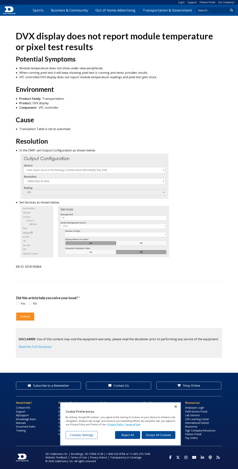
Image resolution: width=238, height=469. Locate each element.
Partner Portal (207, 2)
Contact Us (121, 386)
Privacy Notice (98, 457)
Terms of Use (78, 457)
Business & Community (69, 10)
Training (21, 430)
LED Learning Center (197, 419)
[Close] (176, 406)
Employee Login (194, 407)
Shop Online (191, 386)
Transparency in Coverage (125, 457)
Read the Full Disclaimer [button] (35, 347)
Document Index (25, 426)
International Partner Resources (197, 424)
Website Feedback (56, 457)
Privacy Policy (115, 424)
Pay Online (191, 438)
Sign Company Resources (200, 430)
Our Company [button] (225, 2)
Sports (38, 10)
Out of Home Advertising (115, 10)
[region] (120, 424)
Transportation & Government (167, 10)
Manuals (21, 423)
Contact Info (23, 407)
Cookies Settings (81, 435)
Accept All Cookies (158, 435)
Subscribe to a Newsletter (50, 386)
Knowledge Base (26, 419)
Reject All (127, 435)
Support (192, 2)
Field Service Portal (196, 411)
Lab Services (192, 415)
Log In (181, 2)
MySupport (22, 415)
